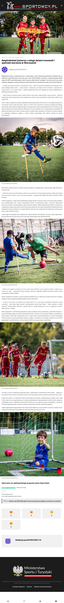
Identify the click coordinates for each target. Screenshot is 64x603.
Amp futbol (11, 57)
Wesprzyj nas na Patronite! (42, 586)
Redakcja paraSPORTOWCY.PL (17, 69)
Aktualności (4, 57)
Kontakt (29, 586)
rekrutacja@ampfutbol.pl (8, 487)
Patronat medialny (19, 586)
